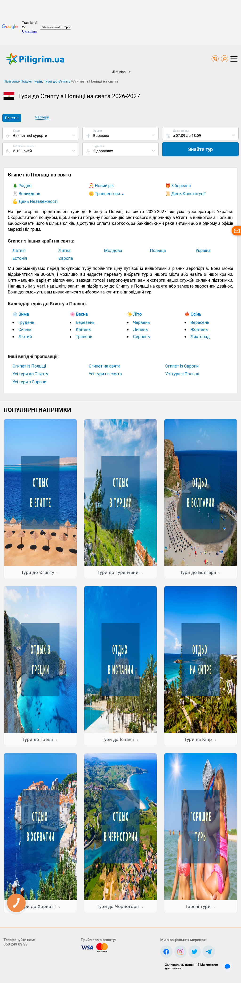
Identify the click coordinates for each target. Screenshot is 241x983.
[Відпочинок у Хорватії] (40, 826)
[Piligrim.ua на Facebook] (166, 951)
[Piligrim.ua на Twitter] (195, 951)
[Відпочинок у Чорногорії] (120, 826)
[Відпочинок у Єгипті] (40, 492)
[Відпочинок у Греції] (40, 659)
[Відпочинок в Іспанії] (120, 659)
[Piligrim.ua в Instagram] (180, 951)
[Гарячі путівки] (200, 826)
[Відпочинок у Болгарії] (200, 492)
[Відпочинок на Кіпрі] (200, 659)
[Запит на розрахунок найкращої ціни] (236, 230)
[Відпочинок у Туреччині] (120, 492)
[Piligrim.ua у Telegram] (209, 951)
